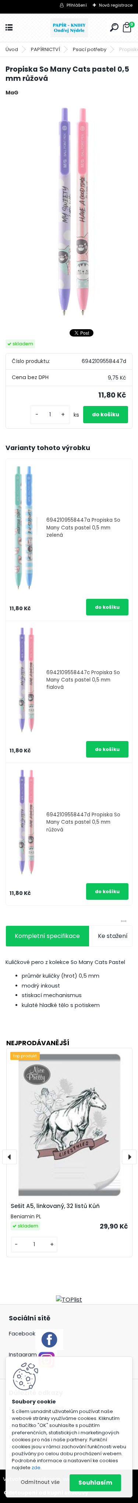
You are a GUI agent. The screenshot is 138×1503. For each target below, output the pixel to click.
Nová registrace (115, 5)
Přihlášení (77, 5)
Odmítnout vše (40, 1482)
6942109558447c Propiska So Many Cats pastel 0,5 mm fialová (83, 680)
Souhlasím (95, 1482)
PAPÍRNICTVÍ (45, 49)
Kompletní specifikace (47, 936)
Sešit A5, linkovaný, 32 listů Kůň (55, 1206)
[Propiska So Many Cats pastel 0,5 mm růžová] (69, 212)
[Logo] (69, 27)
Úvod (12, 49)
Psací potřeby (89, 49)
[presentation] (9, 1157)
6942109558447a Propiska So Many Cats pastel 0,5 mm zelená (83, 528)
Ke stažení (113, 936)
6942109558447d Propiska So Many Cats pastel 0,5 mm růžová (83, 822)
